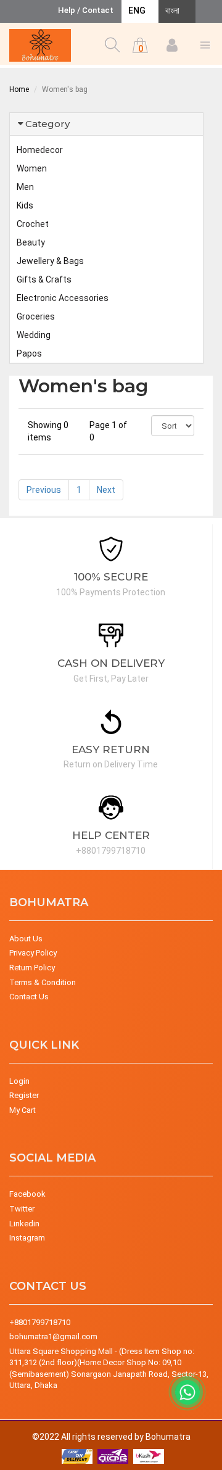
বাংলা (172, 10)
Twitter (22, 1208)
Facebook (27, 1194)
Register (24, 1095)
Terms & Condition (42, 982)
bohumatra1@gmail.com (53, 1336)
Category (47, 124)
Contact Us (29, 996)
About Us (26, 938)
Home (19, 89)
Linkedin (24, 1223)
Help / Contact (85, 10)
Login (19, 1081)
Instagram (27, 1237)
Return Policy (32, 967)
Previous (44, 490)
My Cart (22, 1110)
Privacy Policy (33, 952)
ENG (137, 10)
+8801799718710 (39, 1322)
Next (106, 490)
